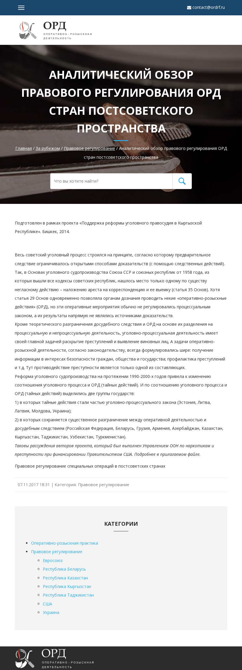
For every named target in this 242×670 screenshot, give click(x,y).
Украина (51, 612)
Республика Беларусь (64, 569)
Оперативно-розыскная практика (64, 543)
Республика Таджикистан (68, 595)
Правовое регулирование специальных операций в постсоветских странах (90, 466)
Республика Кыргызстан (67, 586)
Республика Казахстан (65, 578)
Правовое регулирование (103, 484)
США (47, 604)
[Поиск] (182, 181)
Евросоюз (53, 560)
